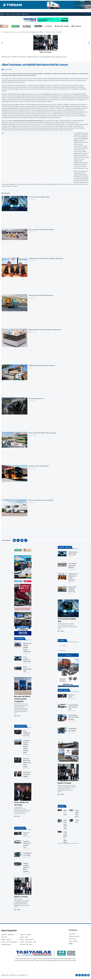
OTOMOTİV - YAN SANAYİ (65, 547)
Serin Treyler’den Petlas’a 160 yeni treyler (43, 433)
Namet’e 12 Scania (45, 52)
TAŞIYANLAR (5, 57)
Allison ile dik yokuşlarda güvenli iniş (41, 295)
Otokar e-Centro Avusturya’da (39, 466)
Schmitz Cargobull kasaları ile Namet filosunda (26, 867)
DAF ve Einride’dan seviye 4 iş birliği (41, 500)
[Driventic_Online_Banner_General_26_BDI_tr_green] (52, 21)
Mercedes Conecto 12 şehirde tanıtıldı (36, 32)
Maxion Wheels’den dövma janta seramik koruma (45, 329)
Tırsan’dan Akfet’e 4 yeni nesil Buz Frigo (73, 707)
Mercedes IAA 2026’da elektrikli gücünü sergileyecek (27, 647)
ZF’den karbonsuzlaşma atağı (28, 669)
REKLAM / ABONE (63, 26)
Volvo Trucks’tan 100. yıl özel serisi (57, 32)
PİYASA (49, 26)
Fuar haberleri (19, 638)
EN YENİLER (77, 26)
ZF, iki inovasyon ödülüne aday (27, 659)
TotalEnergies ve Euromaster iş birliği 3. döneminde (46, 258)
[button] (2, 43)
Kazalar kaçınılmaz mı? (36, 398)
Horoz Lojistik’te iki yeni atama (26, 733)
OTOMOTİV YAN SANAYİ (18, 57)
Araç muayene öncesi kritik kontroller (41, 229)
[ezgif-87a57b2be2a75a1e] (45, 8)
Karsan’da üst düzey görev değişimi (27, 774)
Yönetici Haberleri (20, 726)
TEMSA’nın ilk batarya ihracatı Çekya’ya (42, 365)
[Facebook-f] (76, 975)
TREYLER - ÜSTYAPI (63, 690)
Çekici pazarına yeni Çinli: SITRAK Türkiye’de (73, 717)
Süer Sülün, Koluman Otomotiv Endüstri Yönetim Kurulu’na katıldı (26, 746)
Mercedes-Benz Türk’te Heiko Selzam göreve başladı (27, 762)
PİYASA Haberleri (20, 828)
